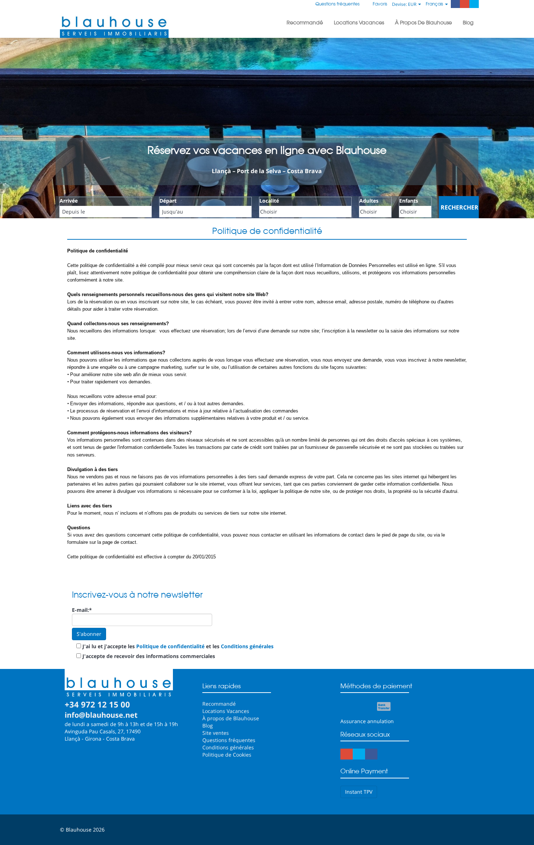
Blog (468, 22)
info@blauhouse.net (101, 715)
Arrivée (69, 200)
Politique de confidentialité (170, 646)
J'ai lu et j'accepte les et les (178, 646)
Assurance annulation (367, 721)
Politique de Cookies (226, 754)
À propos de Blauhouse (423, 22)
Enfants (408, 200)
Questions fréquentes (337, 4)
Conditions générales (247, 646)
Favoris (379, 4)
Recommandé (305, 22)
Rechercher (459, 207)
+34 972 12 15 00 (97, 704)
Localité (269, 200)
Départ (168, 200)
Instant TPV (358, 791)
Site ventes (215, 732)
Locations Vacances (359, 22)
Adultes (369, 200)
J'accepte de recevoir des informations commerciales (148, 656)
